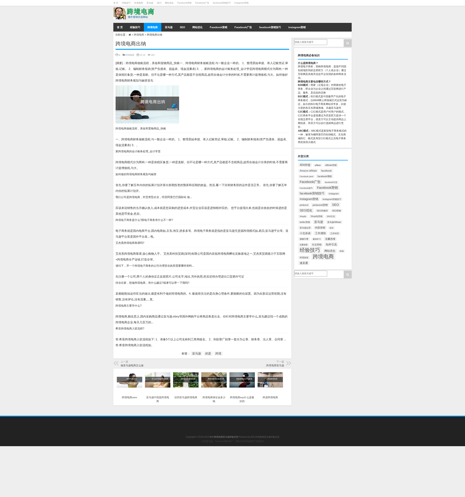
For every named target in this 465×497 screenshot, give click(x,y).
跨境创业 (304, 257)
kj (119, 55)
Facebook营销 (184, 3)
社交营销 (317, 244)
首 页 (115, 3)
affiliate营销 (331, 165)
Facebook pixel (306, 176)
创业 (331, 228)
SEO (159, 3)
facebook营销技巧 (222, 3)
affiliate (318, 165)
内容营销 (320, 227)
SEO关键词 (322, 210)
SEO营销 (336, 210)
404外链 (305, 164)
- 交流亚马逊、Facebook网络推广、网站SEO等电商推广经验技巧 (232, 441)
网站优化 (169, 3)
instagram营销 (241, 3)
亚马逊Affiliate (334, 222)
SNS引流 (331, 216)
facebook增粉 (325, 176)
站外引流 (331, 244)
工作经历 (334, 233)
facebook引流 (331, 182)
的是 (208, 353)
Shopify (303, 216)
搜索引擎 (304, 239)
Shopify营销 (316, 216)
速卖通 (304, 262)
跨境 (218, 353)
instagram (334, 193)
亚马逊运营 (305, 228)
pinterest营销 (320, 204)
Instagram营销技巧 (332, 199)
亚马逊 (150, 3)
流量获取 (304, 245)
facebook (326, 170)
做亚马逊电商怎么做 (132, 365)
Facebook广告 (202, 3)
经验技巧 (126, 3)
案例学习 (317, 239)
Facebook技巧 (306, 188)
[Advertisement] (109, 471)
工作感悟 (320, 233)
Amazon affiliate (308, 170)
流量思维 (330, 239)
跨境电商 (138, 3)
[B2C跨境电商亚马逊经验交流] (150, 13)
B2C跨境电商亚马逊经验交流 (265, 437)
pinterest (304, 205)
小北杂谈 (305, 233)
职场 (342, 251)
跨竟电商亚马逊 (275, 365)
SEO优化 (306, 210)
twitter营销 (305, 222)
